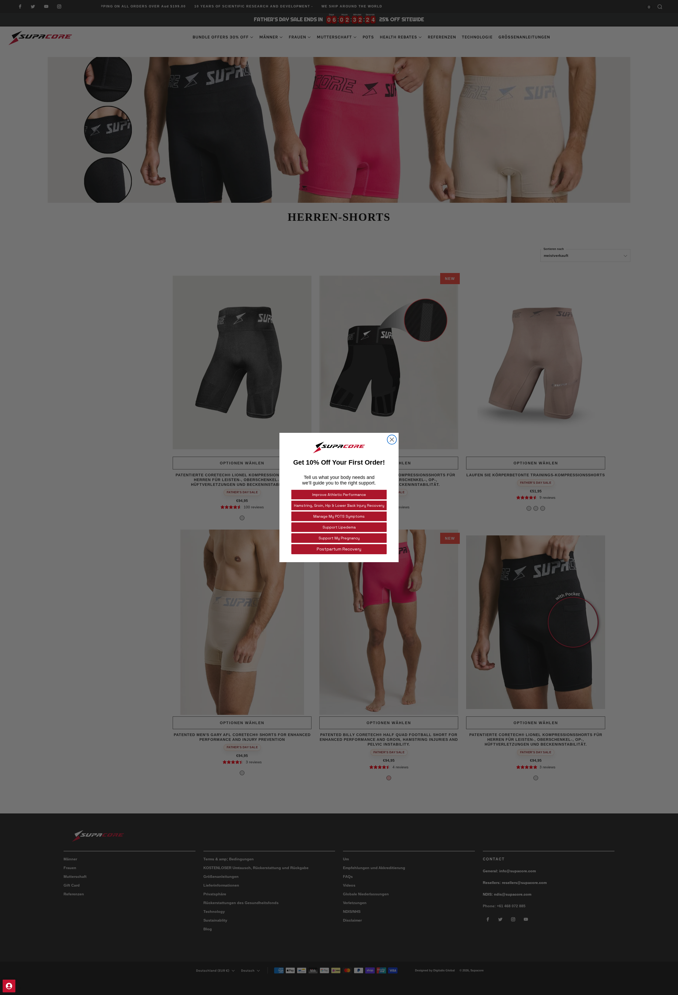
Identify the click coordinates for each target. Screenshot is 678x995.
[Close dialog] (391, 439)
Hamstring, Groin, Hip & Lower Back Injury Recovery (339, 505)
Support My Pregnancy (339, 538)
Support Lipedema (339, 527)
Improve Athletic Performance (339, 494)
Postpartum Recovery (339, 549)
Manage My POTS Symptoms (339, 516)
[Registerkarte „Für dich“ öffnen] (9, 986)
